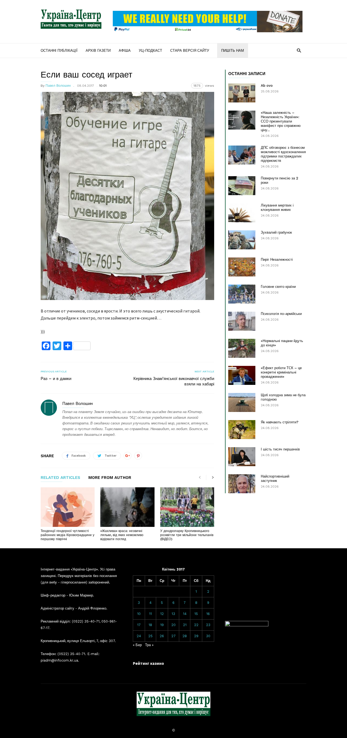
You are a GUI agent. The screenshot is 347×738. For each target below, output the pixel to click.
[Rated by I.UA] (246, 625)
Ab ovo (267, 85)
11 (150, 614)
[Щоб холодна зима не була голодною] (241, 402)
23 (208, 625)
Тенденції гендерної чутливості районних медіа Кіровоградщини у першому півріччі (67, 535)
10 (139, 614)
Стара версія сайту (189, 51)
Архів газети (98, 51)
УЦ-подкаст (150, 51)
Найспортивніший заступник (275, 478)
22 (196, 625)
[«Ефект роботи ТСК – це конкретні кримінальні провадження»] (241, 375)
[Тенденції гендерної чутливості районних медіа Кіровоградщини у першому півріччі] (68, 507)
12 (162, 614)
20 (173, 625)
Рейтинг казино (148, 663)
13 (173, 614)
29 (196, 636)
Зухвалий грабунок (276, 232)
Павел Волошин (58, 86)
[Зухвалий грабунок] (241, 239)
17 (139, 625)
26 (162, 636)
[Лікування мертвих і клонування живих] (241, 212)
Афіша (125, 51)
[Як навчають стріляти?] (241, 429)
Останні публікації (59, 51)
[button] (298, 50)
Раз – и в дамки (56, 378)
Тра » (149, 645)
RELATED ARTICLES (60, 478)
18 (150, 625)
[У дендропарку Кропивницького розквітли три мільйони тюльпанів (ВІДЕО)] (187, 507)
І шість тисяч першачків (280, 449)
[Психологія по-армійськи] (241, 321)
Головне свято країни (278, 287)
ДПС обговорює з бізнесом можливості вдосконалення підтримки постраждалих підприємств (283, 154)
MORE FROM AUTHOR (109, 478)
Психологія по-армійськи (281, 314)
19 (162, 625)
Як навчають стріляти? (279, 422)
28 (184, 636)
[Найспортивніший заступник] (241, 483)
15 (196, 614)
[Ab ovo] (241, 92)
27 (173, 636)
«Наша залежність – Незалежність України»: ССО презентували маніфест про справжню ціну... (281, 121)
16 (208, 614)
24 (139, 636)
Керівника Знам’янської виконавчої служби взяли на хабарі (173, 381)
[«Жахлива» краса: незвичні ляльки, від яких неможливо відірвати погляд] (127, 507)
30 (208, 636)
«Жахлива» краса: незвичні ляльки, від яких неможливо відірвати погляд (121, 535)
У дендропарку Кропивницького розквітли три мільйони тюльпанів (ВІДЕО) (186, 535)
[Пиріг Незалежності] (241, 266)
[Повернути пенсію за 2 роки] (241, 185)
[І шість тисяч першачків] (241, 456)
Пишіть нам (232, 51)
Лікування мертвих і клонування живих (277, 207)
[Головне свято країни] (241, 294)
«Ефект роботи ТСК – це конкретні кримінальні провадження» (281, 372)
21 (185, 625)
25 (150, 636)
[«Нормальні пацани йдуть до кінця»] (241, 348)
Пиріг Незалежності (277, 259)
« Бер (137, 645)
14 (185, 614)
